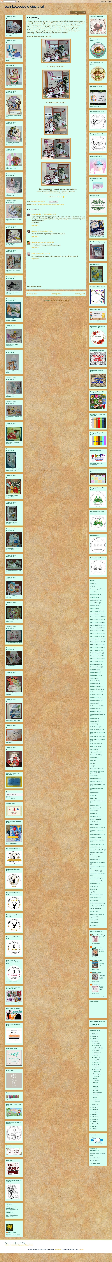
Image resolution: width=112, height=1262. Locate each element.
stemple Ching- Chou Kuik (97, 840)
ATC (91, 586)
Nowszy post (32, 294)
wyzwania (93, 917)
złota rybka (93, 925)
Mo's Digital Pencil (95, 1160)
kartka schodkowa (95, 700)
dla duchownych (94, 600)
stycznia (96, 1069)
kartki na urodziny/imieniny (55, 204)
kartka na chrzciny (95, 689)
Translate (12, 798)
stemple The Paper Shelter (97, 873)
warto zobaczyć (94, 897)
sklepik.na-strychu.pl (12, 1209)
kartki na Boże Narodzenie (97, 732)
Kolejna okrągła (96, 1079)
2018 (93, 1114)
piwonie (92, 798)
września (96, 1050)
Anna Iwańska (36, 214)
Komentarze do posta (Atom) (60, 300)
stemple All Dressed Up (96, 830)
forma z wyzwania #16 (96, 622)
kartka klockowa (94, 672)
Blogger (81, 1249)
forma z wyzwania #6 (96, 655)
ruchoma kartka (94, 819)
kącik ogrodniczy (94, 752)
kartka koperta (94, 678)
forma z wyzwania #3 (96, 650)
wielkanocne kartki (95, 906)
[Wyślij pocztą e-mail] (50, 202)
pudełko (92, 813)
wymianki (92, 911)
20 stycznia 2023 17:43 (46, 242)
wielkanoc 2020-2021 (96, 903)
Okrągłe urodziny (96, 1083)
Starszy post (80, 294)
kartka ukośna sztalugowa (97, 714)
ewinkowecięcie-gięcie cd (24, 6)
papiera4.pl (9, 1212)
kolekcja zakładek (95, 754)
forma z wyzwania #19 (96, 628)
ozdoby (92, 795)
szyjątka (92, 889)
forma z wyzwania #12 (96, 614)
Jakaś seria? (96, 1071)
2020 (93, 1109)
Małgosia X (35, 242)
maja (95, 1059)
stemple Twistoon (95, 878)
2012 (93, 1128)
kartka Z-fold (93, 718)
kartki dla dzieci (94, 726)
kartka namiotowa (95, 694)
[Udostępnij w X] (53, 202)
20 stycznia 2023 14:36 (45, 231)
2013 (93, 1126)
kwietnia (96, 1062)
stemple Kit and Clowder (97, 850)
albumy (92, 583)
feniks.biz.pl (9, 1211)
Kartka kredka (94, 680)
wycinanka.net (10, 1208)
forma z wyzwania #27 (96, 644)
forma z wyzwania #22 (96, 636)
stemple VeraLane (95, 881)
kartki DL (92, 724)
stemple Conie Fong (96, 844)
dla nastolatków (94, 603)
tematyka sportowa (95, 894)
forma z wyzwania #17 (96, 625)
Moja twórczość (97, 972)
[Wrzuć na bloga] (52, 202)
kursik (92, 760)
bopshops (58, 1249)
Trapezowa (96, 1076)
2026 (93, 1034)
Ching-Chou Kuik (95, 1158)
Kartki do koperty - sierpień (101, 988)
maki (91, 766)
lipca (95, 1055)
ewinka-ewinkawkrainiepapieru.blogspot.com (19, 1245)
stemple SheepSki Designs (97, 866)
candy (92, 591)
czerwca (96, 1057)
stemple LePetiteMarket (96, 852)
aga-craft (34, 231)
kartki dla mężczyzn (95, 729)
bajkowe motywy (94, 589)
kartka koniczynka (95, 675)
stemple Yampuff (95, 883)
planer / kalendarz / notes (97, 801)
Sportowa (96, 1095)
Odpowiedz (35, 225)
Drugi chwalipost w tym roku (101, 963)
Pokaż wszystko (102, 995)
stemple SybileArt (95, 871)
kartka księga (94, 683)
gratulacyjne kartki (95, 664)
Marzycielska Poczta (96, 768)
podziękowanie (94, 808)
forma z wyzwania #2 (96, 630)
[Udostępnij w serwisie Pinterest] (57, 202)
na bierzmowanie (95, 781)
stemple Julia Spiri (95, 847)
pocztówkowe (94, 805)
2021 (93, 1107)
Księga (95, 1097)
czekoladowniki (94, 597)
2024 (93, 1038)
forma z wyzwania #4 (96, 653)
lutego (95, 1067)
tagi (91, 892)
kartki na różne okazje (96, 736)
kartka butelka (94, 669)
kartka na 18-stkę (95, 686)
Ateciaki (95, 1090)
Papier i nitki (96, 984)
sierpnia (96, 1052)
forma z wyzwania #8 (96, 661)
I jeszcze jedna (97, 1074)
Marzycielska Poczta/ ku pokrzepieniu (97, 772)
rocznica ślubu (94, 816)
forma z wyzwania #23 (40, 204)
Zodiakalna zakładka (96, 1100)
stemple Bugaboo (95, 837)
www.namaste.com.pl (12, 1215)
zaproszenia (93, 922)
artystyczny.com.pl (11, 1206)
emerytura (93, 608)
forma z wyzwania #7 (96, 658)
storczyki (92, 886)
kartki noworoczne (95, 743)
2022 (93, 1105)
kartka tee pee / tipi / (96, 706)
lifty (91, 763)
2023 (93, 1041)
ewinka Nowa (12, 1232)
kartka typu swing (95, 711)
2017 (93, 1116)
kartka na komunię (95, 692)
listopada (96, 1045)
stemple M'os (94, 859)
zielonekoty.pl (10, 1216)
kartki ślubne (93, 746)
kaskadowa (93, 749)
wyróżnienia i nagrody (96, 914)
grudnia (96, 1043)
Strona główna (56, 294)
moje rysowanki (94, 778)
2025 (93, 1036)
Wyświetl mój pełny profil (13, 1234)
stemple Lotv (93, 857)
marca (96, 1064)
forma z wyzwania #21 (96, 633)
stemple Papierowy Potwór (97, 862)
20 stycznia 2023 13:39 (49, 214)
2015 (93, 1121)
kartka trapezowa (95, 708)
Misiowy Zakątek (97, 960)
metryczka (93, 775)
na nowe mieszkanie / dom (97, 784)
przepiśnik (93, 810)
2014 (93, 1124)
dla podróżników (94, 605)
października (97, 1048)
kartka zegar (93, 721)
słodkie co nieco (94, 824)
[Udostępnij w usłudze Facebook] (55, 202)
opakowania (93, 792)
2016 (93, 1119)
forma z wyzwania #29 (96, 647)
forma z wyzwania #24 (96, 642)
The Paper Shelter (95, 1163)
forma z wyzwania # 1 (96, 611)
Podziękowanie (97, 1092)
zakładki (92, 919)
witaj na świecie (94, 908)
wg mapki (93, 900)
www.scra (10, 1213)
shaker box (93, 822)
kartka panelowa (94, 697)
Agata (33, 253)
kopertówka (93, 757)
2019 (93, 1112)
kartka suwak (94, 703)
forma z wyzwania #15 (96, 619)
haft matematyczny (95, 667)
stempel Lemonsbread (96, 827)
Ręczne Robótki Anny (98, 935)
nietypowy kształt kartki (96, 788)
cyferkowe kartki (94, 594)
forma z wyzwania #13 (96, 616)
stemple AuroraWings (96, 834)
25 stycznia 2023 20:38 (43, 253)
